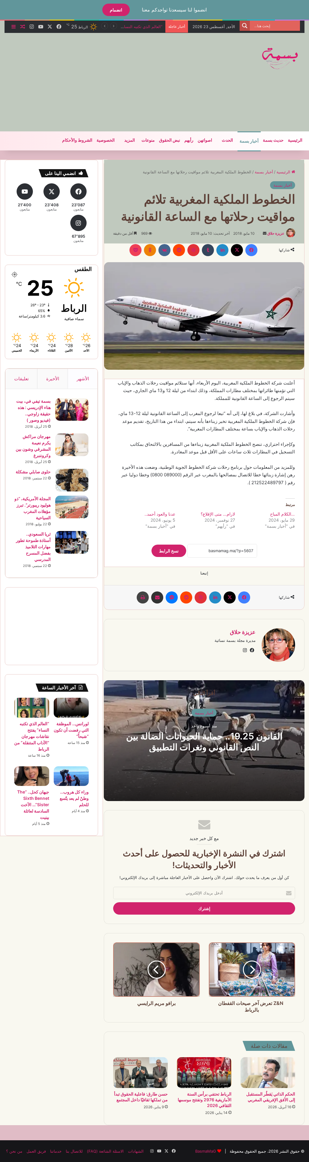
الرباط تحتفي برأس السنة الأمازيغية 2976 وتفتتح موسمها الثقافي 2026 (204, 1099)
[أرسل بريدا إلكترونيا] (264, 233)
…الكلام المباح (282, 514)
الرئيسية (295, 140)
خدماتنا (56, 1151)
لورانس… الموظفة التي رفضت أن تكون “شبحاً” (71, 730)
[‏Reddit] (179, 250)
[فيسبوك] (251, 250)
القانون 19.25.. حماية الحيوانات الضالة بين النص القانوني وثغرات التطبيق (204, 741)
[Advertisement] (101, 81)
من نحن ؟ (14, 1151)
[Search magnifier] (245, 26)
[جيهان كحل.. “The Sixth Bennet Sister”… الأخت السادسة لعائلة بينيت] (31, 776)
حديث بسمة (273, 140)
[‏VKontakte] (164, 250)
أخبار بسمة (249, 141)
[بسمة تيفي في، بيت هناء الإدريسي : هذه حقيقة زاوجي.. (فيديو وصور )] (71, 409)
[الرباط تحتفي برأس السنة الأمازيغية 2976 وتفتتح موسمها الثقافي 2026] (204, 1072)
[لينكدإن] (222, 250)
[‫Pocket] (135, 250)
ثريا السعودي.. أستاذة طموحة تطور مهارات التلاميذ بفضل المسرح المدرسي (33, 546)
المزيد (129, 140)
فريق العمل (36, 1151)
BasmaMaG (205, 1151)
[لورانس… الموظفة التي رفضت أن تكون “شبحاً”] (71, 708)
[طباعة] (143, 597)
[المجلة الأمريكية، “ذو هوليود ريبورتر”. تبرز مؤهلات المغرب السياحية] (71, 507)
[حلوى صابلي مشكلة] (71, 480)
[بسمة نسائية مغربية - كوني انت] (280, 58)
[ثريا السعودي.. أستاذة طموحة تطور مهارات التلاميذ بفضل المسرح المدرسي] (71, 542)
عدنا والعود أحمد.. (160, 514)
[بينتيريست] (193, 250)
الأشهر (83, 378)
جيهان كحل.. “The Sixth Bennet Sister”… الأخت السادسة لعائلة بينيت (33, 804)
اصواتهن (205, 140)
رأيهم (188, 140)
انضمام (116, 9)
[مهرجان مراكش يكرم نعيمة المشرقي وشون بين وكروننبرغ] (71, 444)
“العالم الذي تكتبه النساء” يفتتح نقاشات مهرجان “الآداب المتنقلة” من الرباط (31, 736)
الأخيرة (52, 378)
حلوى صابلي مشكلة (33, 471)
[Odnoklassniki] (150, 250)
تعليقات (21, 378)
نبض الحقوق (169, 140)
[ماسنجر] (172, 597)
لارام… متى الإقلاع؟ (218, 514)
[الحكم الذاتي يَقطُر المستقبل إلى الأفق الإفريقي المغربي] (268, 1072)
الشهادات (136, 1151)
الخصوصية (106, 140)
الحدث (227, 140)
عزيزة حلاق (275, 233)
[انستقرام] (244, 650)
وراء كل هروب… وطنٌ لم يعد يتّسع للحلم (74, 798)
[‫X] (237, 250)
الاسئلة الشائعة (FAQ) (105, 1151)
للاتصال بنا (74, 1151)
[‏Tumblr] (208, 250)
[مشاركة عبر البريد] (157, 597)
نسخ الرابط (169, 550)
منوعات (148, 140)
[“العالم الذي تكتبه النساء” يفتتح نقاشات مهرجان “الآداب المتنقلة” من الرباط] (31, 708)
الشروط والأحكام (77, 140)
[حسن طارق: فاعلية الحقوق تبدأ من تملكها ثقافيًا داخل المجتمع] (140, 1072)
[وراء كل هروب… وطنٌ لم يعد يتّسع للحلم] (71, 776)
